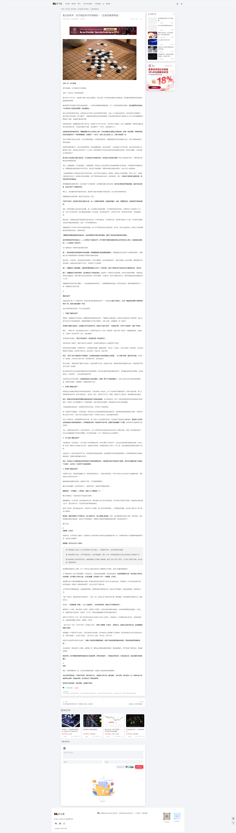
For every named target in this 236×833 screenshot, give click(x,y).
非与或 (67, 4)
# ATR (113, 734)
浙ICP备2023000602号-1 (126, 813)
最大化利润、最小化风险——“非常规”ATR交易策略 (113, 730)
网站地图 (144, 813)
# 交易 (76, 688)
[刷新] (173, 14)
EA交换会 (98, 4)
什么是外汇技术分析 (164, 40)
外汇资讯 (67, 9)
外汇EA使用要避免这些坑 (165, 25)
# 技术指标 (135, 734)
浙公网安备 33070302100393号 (108, 813)
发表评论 (139, 767)
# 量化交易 (92, 734)
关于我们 (138, 813)
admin (83, 19)
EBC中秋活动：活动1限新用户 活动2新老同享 (165, 33)
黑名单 (108, 4)
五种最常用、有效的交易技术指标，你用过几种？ (166, 55)
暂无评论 (66, 741)
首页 (63, 9)
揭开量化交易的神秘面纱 (90, 729)
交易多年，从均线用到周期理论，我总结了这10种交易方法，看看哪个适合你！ (70, 731)
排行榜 (73, 4)
